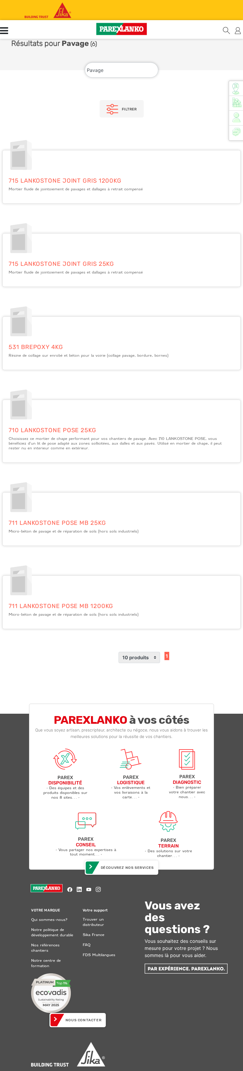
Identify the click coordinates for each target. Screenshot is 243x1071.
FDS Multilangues (99, 955)
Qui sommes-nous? (49, 919)
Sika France (93, 934)
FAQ (86, 945)
